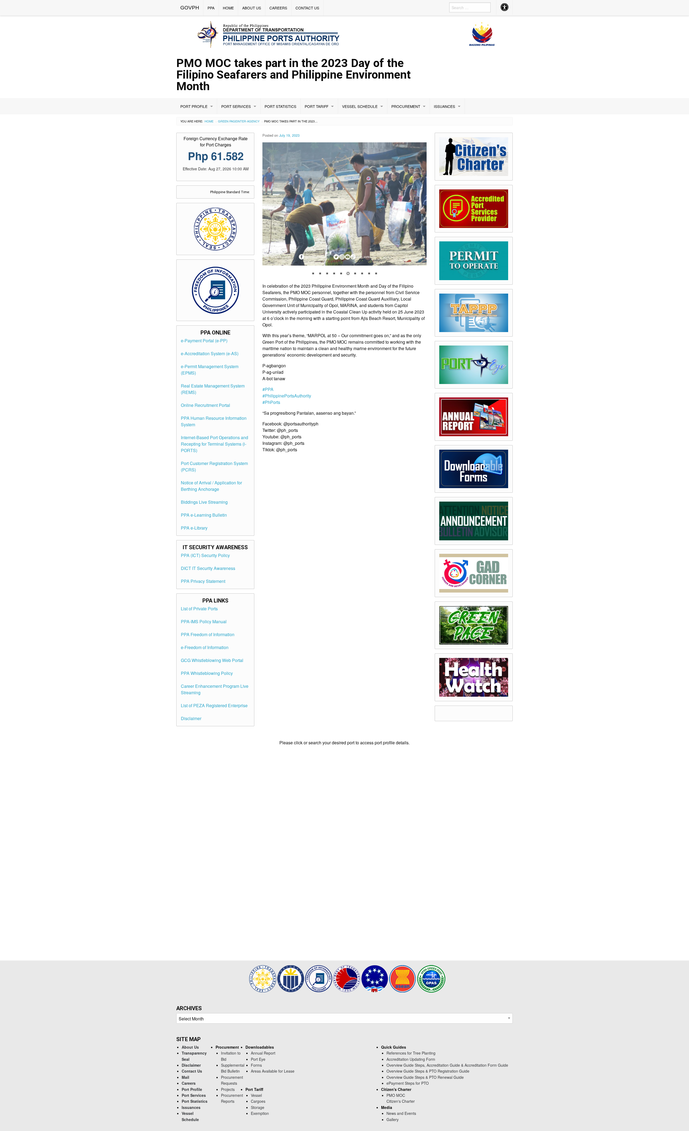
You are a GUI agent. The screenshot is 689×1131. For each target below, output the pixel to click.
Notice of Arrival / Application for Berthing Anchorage (211, 486)
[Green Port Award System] (431, 978)
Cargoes (258, 1101)
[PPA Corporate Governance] (291, 978)
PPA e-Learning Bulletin (204, 515)
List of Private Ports (199, 608)
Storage (257, 1107)
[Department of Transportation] (347, 978)
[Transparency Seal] (263, 978)
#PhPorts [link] (271, 402)
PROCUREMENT (405, 106)
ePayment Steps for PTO (407, 1083)
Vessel (256, 1095)
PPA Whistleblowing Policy (207, 673)
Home (209, 121)
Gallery (392, 1119)
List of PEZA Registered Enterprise (214, 705)
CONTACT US (307, 7)
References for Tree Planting (410, 1053)
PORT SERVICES (236, 106)
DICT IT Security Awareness (208, 568)
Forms (256, 1065)
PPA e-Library (194, 528)
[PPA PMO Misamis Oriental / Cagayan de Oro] (344, 33)
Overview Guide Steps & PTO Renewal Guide (425, 1077)
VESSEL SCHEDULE (360, 106)
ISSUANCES (444, 106)
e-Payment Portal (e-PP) (204, 340)
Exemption (260, 1113)
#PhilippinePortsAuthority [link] (286, 396)
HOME (228, 7)
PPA (211, 7)
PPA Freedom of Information (207, 634)
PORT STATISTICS (280, 106)
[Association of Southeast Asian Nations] (403, 978)
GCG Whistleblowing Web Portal (212, 660)
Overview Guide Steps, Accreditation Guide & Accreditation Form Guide (447, 1065)
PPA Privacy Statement (203, 581)
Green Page (227, 121)
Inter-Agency (248, 121)
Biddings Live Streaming (204, 502)
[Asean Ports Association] (375, 978)
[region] (344, 212)
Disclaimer (191, 718)
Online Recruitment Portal (205, 405)
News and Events (401, 1113)
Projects (228, 1089)
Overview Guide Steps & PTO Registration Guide (427, 1071)
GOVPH (189, 7)
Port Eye (258, 1059)
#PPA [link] (267, 389)
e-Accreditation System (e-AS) (209, 353)
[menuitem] (189, 8)
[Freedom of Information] (319, 978)
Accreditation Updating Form (410, 1059)
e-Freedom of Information (205, 647)
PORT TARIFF (316, 106)
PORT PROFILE (194, 106)
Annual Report (263, 1053)
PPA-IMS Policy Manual (204, 621)
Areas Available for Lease (272, 1071)
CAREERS (278, 7)
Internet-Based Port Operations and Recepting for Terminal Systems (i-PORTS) (214, 443)
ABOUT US (251, 7)
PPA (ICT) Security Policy (205, 555)
